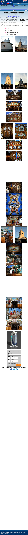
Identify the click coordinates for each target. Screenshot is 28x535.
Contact (19, 532)
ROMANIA (19, 3)
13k (9, 2)
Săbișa (10, 5)
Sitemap (6, 533)
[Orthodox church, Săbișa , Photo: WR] (7, 44)
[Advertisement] (14, 62)
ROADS (2, 5)
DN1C (6, 5)
